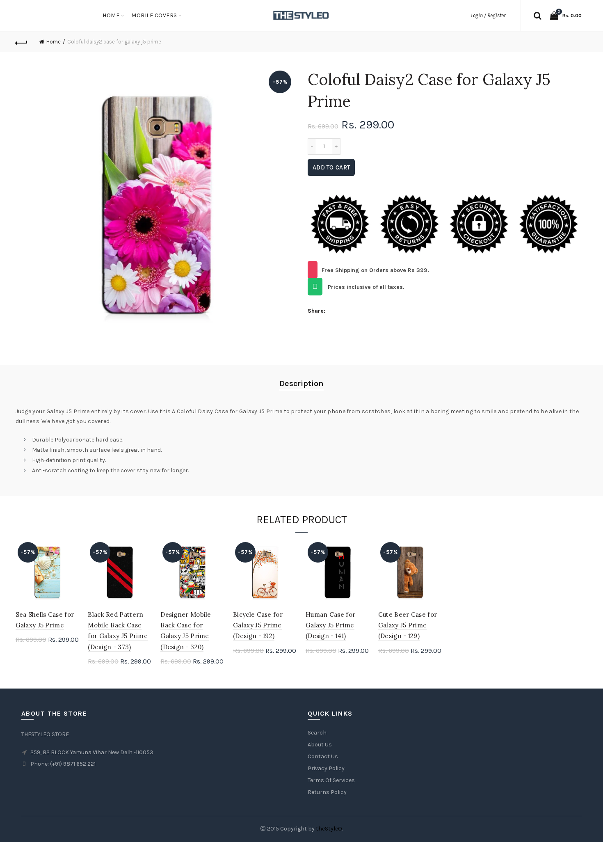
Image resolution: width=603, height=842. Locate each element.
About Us (320, 744)
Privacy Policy (326, 768)
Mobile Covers (154, 15)
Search (317, 732)
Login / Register (488, 15)
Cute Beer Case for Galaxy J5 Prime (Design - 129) (407, 625)
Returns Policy (327, 792)
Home (111, 15)
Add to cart (331, 167)
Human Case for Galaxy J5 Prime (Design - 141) (330, 625)
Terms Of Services (331, 780)
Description (301, 383)
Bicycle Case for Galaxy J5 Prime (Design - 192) (258, 625)
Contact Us (323, 756)
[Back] (21, 42)
